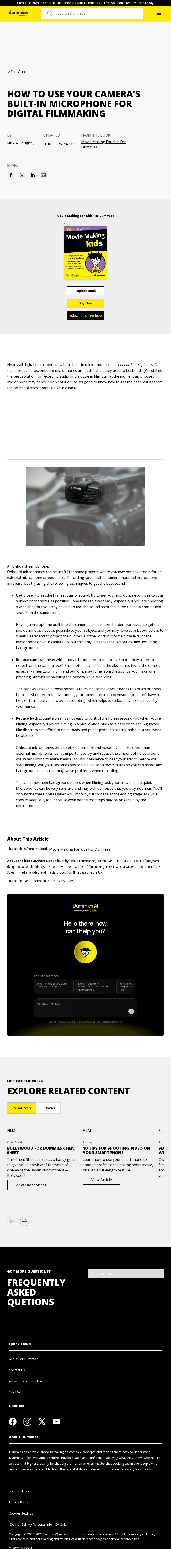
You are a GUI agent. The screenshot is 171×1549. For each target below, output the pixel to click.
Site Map (15, 1392)
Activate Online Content (26, 1381)
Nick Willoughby (20, 143)
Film (70, 881)
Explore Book (85, 291)
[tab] (21, 1108)
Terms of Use (19, 1491)
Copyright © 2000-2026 (26, 1534)
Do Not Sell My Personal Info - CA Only (37, 1524)
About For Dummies (23, 1359)
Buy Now (85, 303)
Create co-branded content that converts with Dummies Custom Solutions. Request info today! (85, 3)
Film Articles (21, 71)
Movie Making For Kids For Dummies (103, 144)
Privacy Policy (18, 1502)
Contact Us (17, 1370)
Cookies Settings (21, 1513)
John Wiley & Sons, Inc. (64, 1534)
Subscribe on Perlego (85, 315)
